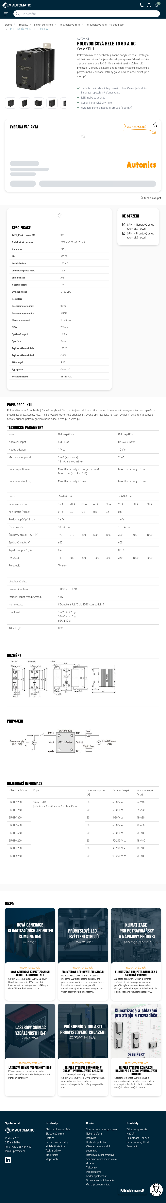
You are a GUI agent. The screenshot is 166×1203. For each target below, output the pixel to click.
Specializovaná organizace (101, 1129)
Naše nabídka (94, 1133)
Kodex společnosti (96, 1176)
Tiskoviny (91, 1167)
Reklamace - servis (138, 1138)
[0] (156, 5)
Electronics (52, 1155)
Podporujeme (93, 1172)
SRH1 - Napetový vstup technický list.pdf (140, 226)
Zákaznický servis (137, 1129)
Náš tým (131, 1133)
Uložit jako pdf (152, 198)
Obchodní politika (96, 1142)
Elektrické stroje (55, 1133)
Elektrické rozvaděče (58, 1129)
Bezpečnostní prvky (57, 1142)
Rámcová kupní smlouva (100, 1155)
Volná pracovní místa (98, 1184)
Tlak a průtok (53, 1150)
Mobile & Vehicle (55, 1146)
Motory (50, 1138)
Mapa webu (52, 1159)
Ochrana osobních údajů (100, 1180)
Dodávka (91, 1138)
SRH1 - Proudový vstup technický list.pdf (140, 235)
